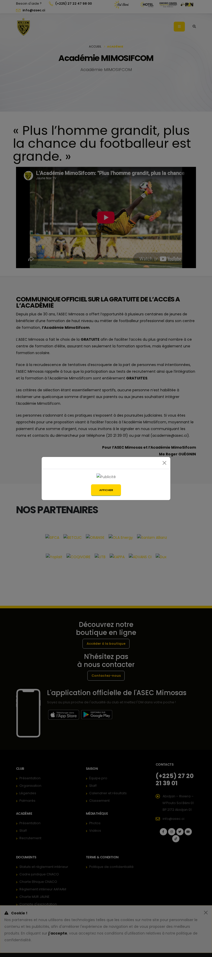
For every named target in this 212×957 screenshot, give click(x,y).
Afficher (106, 490)
